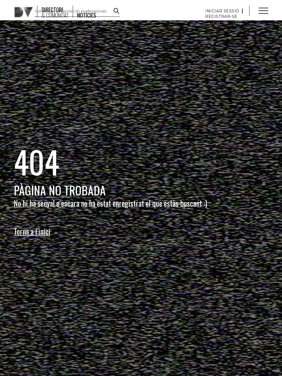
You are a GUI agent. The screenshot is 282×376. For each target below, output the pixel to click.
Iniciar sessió (222, 11)
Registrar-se (221, 16)
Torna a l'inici (32, 231)
